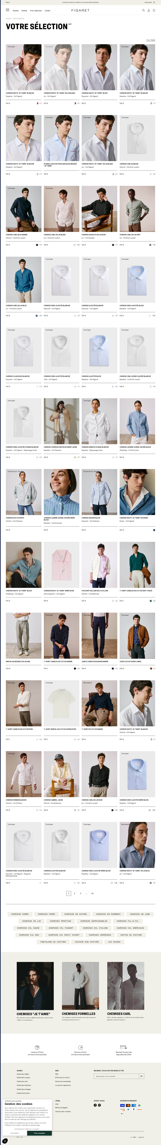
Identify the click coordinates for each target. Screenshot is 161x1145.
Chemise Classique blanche (18, 377)
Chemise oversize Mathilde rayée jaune (60, 448)
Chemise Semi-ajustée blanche (57, 307)
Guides (20, 1071)
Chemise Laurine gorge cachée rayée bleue (59, 520)
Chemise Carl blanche (129, 165)
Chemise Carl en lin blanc (55, 236)
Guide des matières (24, 1085)
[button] (7, 9)
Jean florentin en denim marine (95, 662)
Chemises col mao (29, 935)
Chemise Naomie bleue (91, 519)
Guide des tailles (23, 1074)
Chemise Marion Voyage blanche (95, 448)
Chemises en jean (140, 914)
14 (92, 893)
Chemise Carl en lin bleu (16, 307)
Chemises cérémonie (100, 935)
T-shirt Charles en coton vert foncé (136, 591)
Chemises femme (46, 914)
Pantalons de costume (53, 942)
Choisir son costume (87, 942)
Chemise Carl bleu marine (16, 236)
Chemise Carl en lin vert (130, 236)
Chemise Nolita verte (15, 519)
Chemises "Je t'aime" (33, 1014)
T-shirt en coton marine (92, 729)
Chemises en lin (31, 921)
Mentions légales (61, 1108)
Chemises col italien (95, 928)
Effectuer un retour (62, 1078)
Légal (57, 1101)
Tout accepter (39, 1133)
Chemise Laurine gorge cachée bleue (135, 448)
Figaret (141, 1137)
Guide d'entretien (23, 1093)
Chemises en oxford (75, 914)
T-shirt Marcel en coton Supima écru (60, 729)
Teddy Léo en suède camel (131, 662)
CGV (56, 1104)
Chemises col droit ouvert (64, 935)
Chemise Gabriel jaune (53, 801)
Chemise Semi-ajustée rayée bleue (134, 801)
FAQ (56, 1074)
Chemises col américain (130, 928)
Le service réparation (63, 1085)
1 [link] (68, 893)
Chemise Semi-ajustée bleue (132, 307)
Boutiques (148, 2)
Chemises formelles (78, 1013)
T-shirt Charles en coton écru (19, 729)
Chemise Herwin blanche (16, 801)
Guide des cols (22, 1081)
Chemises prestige (60, 921)
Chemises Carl (119, 1013)
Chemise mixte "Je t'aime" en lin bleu (135, 872)
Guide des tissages (24, 1089)
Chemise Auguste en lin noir (94, 236)
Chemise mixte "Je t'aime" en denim (134, 519)
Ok (141, 1076)
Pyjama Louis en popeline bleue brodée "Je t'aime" (60, 165)
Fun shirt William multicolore (95, 592)
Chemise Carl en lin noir (92, 801)
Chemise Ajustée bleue (91, 377)
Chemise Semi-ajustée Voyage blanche (22, 448)
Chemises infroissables (93, 921)
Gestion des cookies (63, 1112)
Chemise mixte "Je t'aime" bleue (95, 94)
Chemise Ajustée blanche (92, 307)
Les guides (114, 942)
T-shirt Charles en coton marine (58, 662)
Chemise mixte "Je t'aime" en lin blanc (59, 94)
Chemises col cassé (28, 928)
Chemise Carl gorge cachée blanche (135, 377)
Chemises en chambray (108, 914)
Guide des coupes (23, 1078)
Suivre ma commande (63, 1081)
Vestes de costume (131, 935)
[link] (80, 2)
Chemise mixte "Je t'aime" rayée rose (59, 592)
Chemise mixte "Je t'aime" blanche (20, 94)
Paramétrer (14, 1133)
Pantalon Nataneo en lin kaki (18, 662)
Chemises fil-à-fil (128, 921)
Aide (57, 1071)
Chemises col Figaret (61, 928)
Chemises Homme (20, 914)
